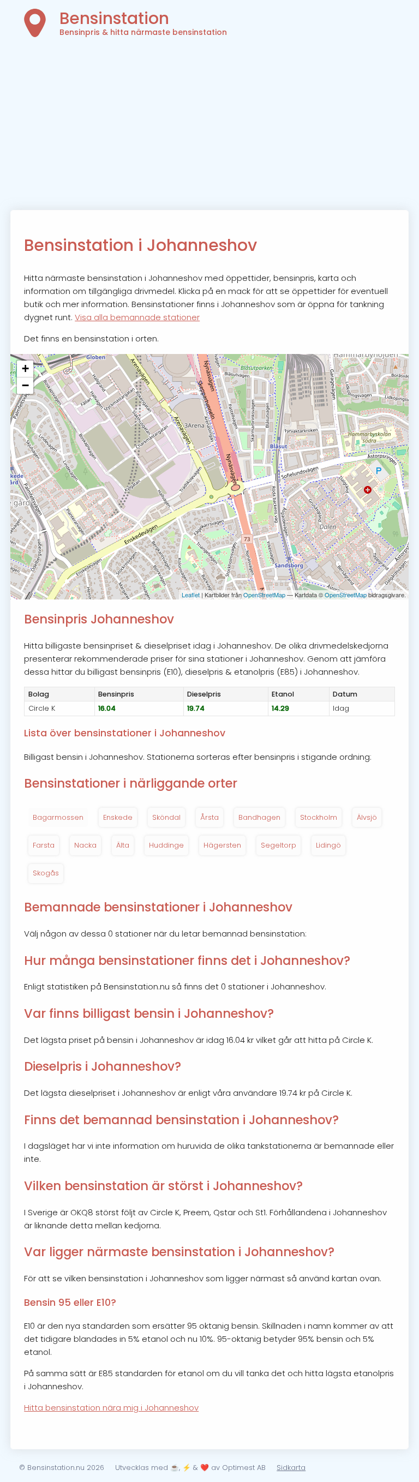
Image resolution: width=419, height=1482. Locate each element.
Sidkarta (291, 1467)
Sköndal (166, 817)
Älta (122, 845)
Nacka (85, 845)
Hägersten (222, 845)
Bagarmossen (58, 817)
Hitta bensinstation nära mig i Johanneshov (111, 1407)
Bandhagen (259, 817)
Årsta (209, 817)
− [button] (25, 385)
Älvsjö (367, 817)
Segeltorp (278, 845)
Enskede (118, 817)
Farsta (44, 845)
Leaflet (191, 594)
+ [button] (25, 368)
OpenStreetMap (264, 594)
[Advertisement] (209, 128)
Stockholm (318, 817)
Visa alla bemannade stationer (137, 317)
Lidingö (328, 845)
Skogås (46, 873)
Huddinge (166, 845)
